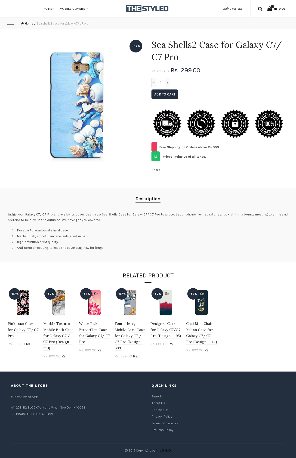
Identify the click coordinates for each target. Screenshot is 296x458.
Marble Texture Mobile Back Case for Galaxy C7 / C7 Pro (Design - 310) (58, 335)
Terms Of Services (164, 423)
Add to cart (164, 94)
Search (156, 396)
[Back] (11, 23)
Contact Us (160, 410)
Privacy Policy (161, 416)
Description (148, 198)
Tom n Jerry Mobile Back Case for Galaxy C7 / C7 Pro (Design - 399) (130, 335)
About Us (158, 403)
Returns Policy (162, 430)
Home (48, 9)
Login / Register (232, 8)
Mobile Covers (72, 9)
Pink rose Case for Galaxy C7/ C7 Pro (23, 329)
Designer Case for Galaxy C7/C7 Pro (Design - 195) (165, 329)
